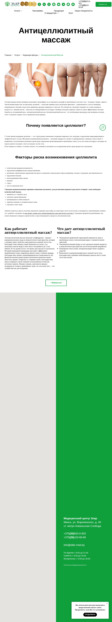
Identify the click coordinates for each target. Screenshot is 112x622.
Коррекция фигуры (30, 55)
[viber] (73, 4)
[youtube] (58, 4)
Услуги (17, 11)
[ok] (49, 4)
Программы (37, 11)
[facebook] (39, 4)
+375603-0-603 (75, 533)
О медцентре (51, 13)
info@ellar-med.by (74, 544)
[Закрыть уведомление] (107, 603)
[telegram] (63, 4)
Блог (71, 13)
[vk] (44, 4)
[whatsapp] (68, 4)
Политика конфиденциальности (75, 565)
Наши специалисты (84, 11)
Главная (8, 55)
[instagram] (53, 4)
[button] (103, 4)
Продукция (59, 11)
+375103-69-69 (75, 537)
